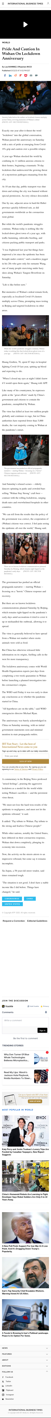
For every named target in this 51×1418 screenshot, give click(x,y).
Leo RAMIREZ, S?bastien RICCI (18, 67)
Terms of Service (21, 769)
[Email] (31, 75)
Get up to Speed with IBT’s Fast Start (33, 1095)
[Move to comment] (36, 75)
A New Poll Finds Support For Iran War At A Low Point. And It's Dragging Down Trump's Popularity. (25, 1249)
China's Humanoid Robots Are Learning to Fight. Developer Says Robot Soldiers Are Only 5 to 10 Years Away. (25, 1197)
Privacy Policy (37, 769)
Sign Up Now (35, 1101)
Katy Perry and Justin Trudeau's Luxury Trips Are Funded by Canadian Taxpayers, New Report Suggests (25, 1152)
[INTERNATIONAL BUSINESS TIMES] (25, 4)
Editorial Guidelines (37, 921)
